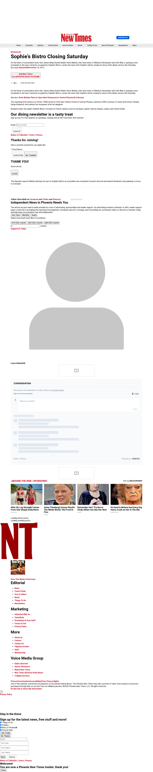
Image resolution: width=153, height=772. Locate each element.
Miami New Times (22, 670)
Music (80, 45)
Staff (17, 650)
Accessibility (35, 681)
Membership (20, 653)
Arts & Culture (68, 45)
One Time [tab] (16, 215)
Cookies (26, 681)
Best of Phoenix (108, 45)
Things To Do (92, 45)
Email (13, 125)
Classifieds (19, 617)
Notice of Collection (19, 135)
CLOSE (14, 174)
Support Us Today (18, 229)
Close (3, 770)
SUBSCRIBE (18, 155)
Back (3, 757)
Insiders (5, 725)
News (18, 45)
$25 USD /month (35, 223)
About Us (18, 637)
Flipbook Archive (22, 646)
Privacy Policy (21, 626)
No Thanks (5, 736)
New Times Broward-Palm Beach (29, 673)
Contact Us (19, 643)
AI (41, 681)
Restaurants (16, 52)
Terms (32, 135)
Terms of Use (20, 623)
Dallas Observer (21, 663)
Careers (18, 640)
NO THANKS (31, 155)
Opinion (40, 45)
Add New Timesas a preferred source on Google (26, 75)
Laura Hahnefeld (20, 67)
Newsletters (123, 45)
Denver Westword (22, 666)
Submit (12, 757)
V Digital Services (22, 676)
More (135, 45)
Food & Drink (53, 45)
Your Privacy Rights (50, 681)
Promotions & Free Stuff (25, 620)
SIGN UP (17, 131)
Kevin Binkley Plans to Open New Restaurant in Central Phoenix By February (51, 97)
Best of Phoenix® (9, 727)
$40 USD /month (52, 223)
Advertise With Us (22, 614)
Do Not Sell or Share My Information (26, 689)
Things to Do (7, 722)
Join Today (5, 733)
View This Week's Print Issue (23, 579)
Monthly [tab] (25, 215)
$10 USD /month (19, 223)
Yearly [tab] (34, 215)
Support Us (123, 37)
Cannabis (29, 45)
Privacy (39, 135)
